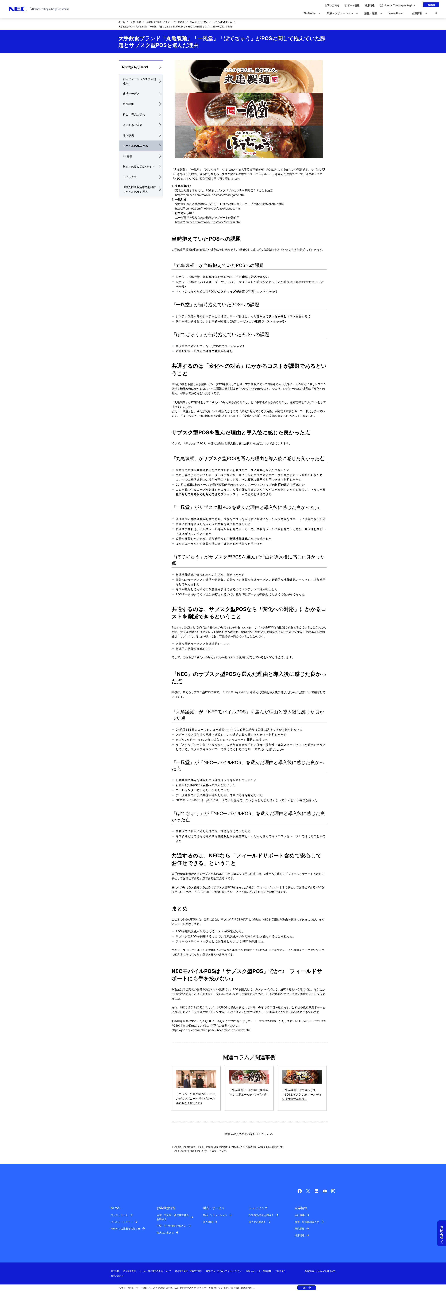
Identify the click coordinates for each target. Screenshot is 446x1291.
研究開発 (300, 1228)
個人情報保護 (238, 1287)
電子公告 (115, 1271)
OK (304, 1287)
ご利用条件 (280, 1271)
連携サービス (131, 93)
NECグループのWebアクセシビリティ (224, 1271)
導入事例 (128, 135)
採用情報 (300, 1235)
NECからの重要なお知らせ (125, 1228)
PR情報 (127, 156)
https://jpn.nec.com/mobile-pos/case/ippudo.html (208, 208)
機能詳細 (128, 104)
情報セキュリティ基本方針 (258, 1271)
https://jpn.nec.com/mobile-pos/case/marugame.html (210, 195)
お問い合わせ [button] (442, 1231)
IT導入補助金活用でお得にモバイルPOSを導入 (139, 189)
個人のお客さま (165, 1232)
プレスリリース (119, 1215)
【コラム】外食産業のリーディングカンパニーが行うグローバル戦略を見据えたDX (195, 1098)
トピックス (130, 177)
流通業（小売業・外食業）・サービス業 (165, 22)
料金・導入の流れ (134, 114)
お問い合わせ (117, 1275)
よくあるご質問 (132, 125)
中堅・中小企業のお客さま (171, 1225)
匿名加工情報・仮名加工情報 (188, 1271)
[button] (311, 13)
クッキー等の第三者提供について (155, 1271)
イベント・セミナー (122, 1221)
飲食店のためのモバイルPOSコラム (247, 1134)
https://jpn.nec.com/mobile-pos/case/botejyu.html (208, 222)
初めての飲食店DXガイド (139, 166)
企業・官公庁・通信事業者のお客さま (173, 1217)
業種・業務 (135, 22)
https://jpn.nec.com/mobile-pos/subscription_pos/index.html (211, 1030)
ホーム (121, 22)
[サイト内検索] (436, 13)
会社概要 (300, 1215)
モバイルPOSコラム (222, 22)
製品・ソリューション (215, 1215)
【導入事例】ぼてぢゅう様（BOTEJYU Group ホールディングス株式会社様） (302, 1094)
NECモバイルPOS (198, 22)
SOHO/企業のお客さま (261, 1215)
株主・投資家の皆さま (307, 1221)
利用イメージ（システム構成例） (139, 81)
